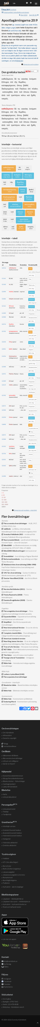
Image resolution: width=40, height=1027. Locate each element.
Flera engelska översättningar (15, 611)
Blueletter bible (9, 685)
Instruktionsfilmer (10, 746)
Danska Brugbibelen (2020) (14, 600)
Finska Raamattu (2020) (12, 595)
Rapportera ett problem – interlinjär (25, 510)
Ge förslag (7, 964)
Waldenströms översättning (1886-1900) (19, 564)
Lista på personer (9, 809)
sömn (22, 190)
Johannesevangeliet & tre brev (14, 875)
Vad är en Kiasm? (9, 764)
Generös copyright (9, 738)
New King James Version (13, 641)
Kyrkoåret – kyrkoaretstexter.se (14, 904)
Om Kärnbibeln (8, 733)
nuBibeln (7, 529)
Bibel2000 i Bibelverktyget (14, 551)
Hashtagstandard (9, 784)
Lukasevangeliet (9, 872)
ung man (6, 176)
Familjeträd (7, 814)
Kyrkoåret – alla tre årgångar (13, 887)
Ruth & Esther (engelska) (12, 869)
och (13, 228)
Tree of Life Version (11, 647)
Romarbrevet (8, 877)
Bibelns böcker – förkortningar (14, 781)
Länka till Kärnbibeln (10, 787)
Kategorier (7, 839)
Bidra (6, 967)
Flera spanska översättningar (15, 677)
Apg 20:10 (33, 15)
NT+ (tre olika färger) (10, 862)
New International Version (13, 628)
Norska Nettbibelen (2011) (14, 589)
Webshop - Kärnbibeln (13, 1007)
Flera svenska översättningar (15, 523)
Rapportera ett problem (30, 64)
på (4, 183)
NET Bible (7, 649)
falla (9, 190)
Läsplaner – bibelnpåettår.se (13, 899)
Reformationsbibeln (11, 559)
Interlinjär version (9, 826)
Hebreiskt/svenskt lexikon (12, 836)
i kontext (9, 9)
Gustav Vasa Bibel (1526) (13, 578)
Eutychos (28, 176)
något (27, 168)
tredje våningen (24, 220)
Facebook (7, 981)
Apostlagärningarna (10, 880)
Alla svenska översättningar (12, 758)
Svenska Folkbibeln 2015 (13, 534)
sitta (8, 168)
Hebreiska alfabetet (10, 842)
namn (17, 176)
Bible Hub (7, 663)
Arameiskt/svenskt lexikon (12, 833)
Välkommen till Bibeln (10, 755)
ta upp (21, 228)
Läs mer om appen (9, 939)
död (31, 228)
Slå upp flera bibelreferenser (13, 778)
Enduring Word (9, 702)
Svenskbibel (8, 556)
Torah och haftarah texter (12, 907)
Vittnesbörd (7, 735)
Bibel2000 (7, 545)
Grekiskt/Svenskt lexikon (12, 830)
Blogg (6, 744)
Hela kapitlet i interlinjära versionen (16, 12)
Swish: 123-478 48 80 (10, 1004)
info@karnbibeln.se (10, 961)
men (19, 168)
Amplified (7, 622)
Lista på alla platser (10, 797)
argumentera (9, 198)
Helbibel (6, 858)
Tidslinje (6, 812)
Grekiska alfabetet (9, 845)
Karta (5, 794)
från (5, 213)
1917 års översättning (12, 573)
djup (31, 190)
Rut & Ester (7, 866)
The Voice (7, 655)
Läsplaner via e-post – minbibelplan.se (16, 901)
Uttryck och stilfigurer (10, 761)
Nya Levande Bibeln (11, 540)
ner (5, 228)
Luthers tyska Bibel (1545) (13, 674)
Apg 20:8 (24, 15)
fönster (20, 183)
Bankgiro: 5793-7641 (10, 1002)
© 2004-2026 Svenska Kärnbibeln (14, 1020)
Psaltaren (6, 883)
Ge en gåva (7, 999)
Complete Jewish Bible (12, 633)
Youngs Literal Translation (14, 658)
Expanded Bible (9, 617)
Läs (14, 3)
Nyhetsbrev (8, 987)
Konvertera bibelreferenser (13, 776)
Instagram (7, 979)
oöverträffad (15, 205)
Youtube (7, 984)
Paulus (29, 198)
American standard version (14, 638)
